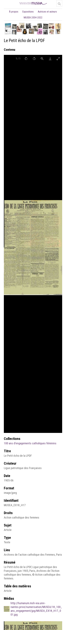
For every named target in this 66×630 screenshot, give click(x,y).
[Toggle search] (59, 4)
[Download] (50, 58)
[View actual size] (42, 58)
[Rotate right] (26, 58)
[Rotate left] (34, 58)
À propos (13, 11)
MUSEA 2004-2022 (33, 17)
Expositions (28, 11)
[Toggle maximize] (58, 58)
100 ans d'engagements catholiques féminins (30, 443)
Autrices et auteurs (47, 11)
